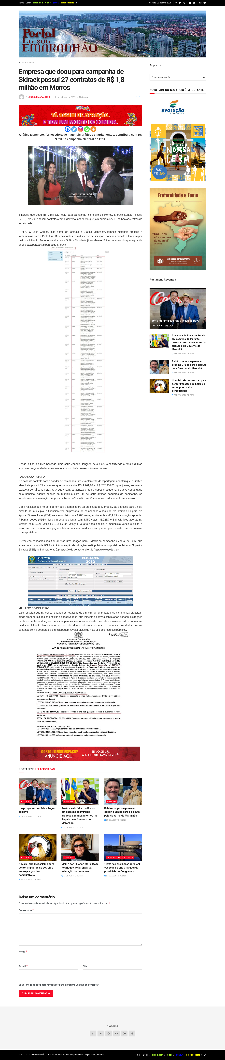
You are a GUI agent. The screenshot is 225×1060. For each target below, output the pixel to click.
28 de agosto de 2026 (30, 816)
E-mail (23, 966)
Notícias (30, 62)
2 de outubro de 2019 (65, 97)
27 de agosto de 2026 (73, 876)
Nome (23, 951)
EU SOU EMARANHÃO (35, 1055)
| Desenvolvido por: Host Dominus (88, 1055)
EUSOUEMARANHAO (39, 97)
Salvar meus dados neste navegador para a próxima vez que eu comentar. (59, 984)
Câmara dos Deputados (120, 858)
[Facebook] (67, 129)
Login (28, 3)
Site (85, 966)
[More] (93, 129)
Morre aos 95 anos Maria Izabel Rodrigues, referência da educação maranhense (80, 867)
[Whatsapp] (87, 129)
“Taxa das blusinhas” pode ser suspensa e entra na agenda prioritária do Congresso (122, 867)
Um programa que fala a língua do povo (175, 320)
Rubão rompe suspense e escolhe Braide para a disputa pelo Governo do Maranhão (122, 812)
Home (21, 3)
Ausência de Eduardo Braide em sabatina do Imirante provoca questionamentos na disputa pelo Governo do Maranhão (79, 816)
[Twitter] (74, 129)
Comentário (26, 910)
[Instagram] (80, 129)
